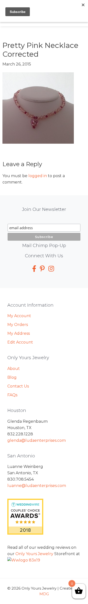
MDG (44, 594)
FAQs (12, 395)
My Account (19, 315)
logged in (37, 175)
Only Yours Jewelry (34, 553)
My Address (18, 333)
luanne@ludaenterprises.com (36, 485)
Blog (12, 377)
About (13, 368)
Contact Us (18, 386)
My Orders (17, 324)
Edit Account (20, 342)
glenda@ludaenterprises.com (36, 440)
